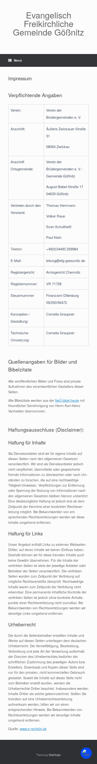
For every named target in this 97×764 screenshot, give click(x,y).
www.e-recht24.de (33, 728)
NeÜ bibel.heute (67, 400)
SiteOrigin (55, 755)
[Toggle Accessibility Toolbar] (86, 753)
